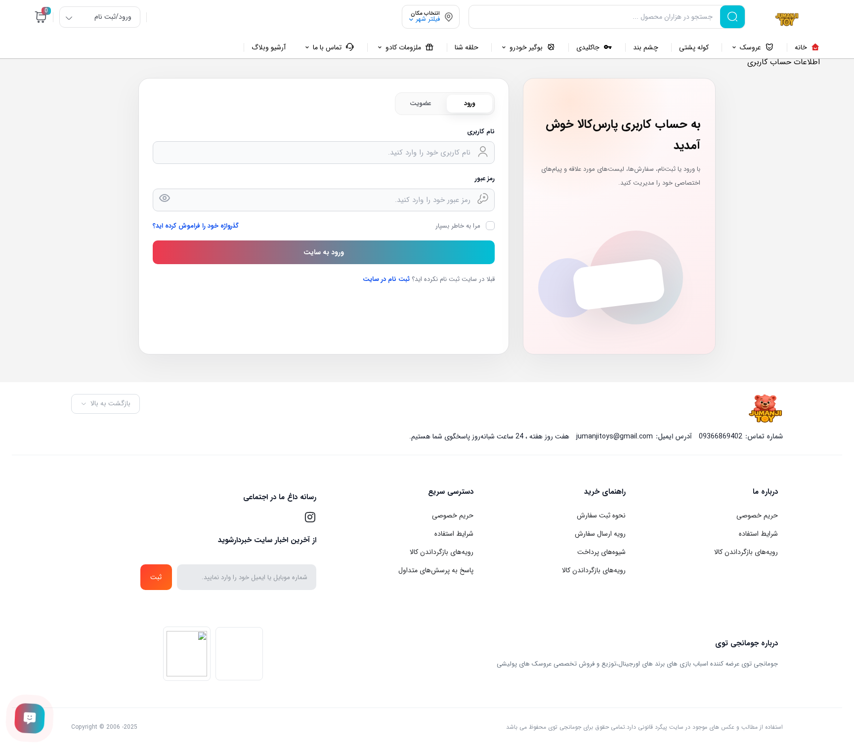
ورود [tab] (469, 103)
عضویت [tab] (420, 103)
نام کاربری (481, 131)
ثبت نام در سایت (386, 279)
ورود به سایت (323, 252)
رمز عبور (485, 178)
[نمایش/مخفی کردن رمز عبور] (164, 198)
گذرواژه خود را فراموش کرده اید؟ (196, 226)
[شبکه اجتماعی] (309, 517)
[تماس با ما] (29, 718)
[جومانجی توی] (786, 18)
